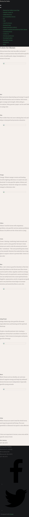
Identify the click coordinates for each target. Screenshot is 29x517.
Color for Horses (7, 23)
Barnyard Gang (7, 25)
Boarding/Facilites (7, 38)
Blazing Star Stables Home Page (11, 10)
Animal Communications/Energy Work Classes (15, 29)
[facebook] (16, 484)
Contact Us (6, 33)
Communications (7, 31)
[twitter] (16, 510)
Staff (4, 21)
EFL (4, 19)
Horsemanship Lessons (9, 16)
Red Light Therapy (8, 40)
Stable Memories (7, 14)
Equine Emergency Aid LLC (10, 27)
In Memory (6, 42)
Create (11, 514)
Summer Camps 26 (8, 12)
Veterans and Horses (8, 36)
